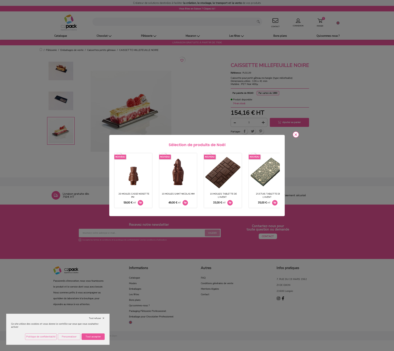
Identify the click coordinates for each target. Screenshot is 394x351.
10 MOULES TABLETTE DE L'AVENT (223, 195)
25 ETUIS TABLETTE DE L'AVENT (268, 195)
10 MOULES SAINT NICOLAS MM (178, 193)
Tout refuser (95, 318)
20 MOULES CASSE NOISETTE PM (134, 195)
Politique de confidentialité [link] (41, 336)
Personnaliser (69, 336)
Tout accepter (93, 336)
